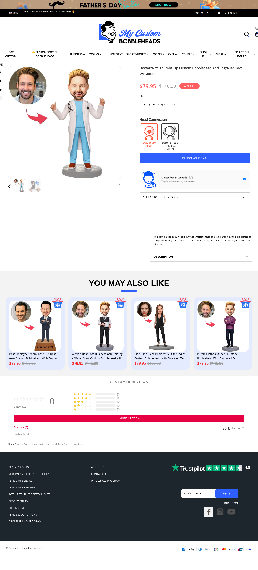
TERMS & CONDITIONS (22, 514)
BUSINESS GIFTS (18, 467)
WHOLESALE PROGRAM (105, 480)
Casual (173, 54)
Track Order (229, 13)
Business (76, 54)
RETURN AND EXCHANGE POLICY (28, 474)
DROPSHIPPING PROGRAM (24, 521)
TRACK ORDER (17, 508)
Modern (159, 54)
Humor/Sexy (114, 54)
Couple (187, 54)
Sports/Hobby (136, 54)
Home (11, 444)
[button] (17, 121)
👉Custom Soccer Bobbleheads (45, 54)
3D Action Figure (242, 54)
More (220, 54)
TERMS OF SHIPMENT (21, 487)
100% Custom (10, 54)
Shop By (203, 54)
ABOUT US (97, 467)
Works (94, 54)
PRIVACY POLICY (18, 501)
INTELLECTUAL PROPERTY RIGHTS (29, 494)
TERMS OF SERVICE (20, 480)
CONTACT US (202, 13)
